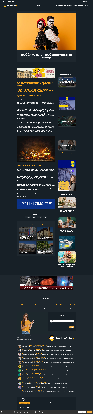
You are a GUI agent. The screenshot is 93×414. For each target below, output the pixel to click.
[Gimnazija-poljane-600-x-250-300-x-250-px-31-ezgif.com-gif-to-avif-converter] (67, 109)
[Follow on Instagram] (46, 1)
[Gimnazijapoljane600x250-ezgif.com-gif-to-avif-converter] (67, 190)
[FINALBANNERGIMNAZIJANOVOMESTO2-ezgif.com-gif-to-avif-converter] (36, 208)
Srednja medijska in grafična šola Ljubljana (45, 252)
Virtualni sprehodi (82, 5)
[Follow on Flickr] (20, 407)
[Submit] (36, 5)
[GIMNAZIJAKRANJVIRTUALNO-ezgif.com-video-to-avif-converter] (36, 77)
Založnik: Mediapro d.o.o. (21, 337)
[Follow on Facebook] (44, 1)
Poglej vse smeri (66, 153)
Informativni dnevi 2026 (61, 5)
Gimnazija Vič (23, 252)
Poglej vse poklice (66, 129)
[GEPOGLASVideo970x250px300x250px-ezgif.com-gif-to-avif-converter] (67, 249)
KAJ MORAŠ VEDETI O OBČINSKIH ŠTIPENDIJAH (66, 231)
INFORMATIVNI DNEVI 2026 (39, 398)
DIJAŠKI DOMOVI (39, 402)
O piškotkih (33, 335)
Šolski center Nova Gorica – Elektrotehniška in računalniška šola (26, 237)
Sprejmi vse (89, 412)
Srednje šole (69, 5)
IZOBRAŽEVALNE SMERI (39, 404)
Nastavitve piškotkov (82, 412)
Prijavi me (72, 327)
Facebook (28, 217)
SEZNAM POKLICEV (53, 398)
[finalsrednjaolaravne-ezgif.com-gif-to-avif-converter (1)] (46, 289)
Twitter (34, 217)
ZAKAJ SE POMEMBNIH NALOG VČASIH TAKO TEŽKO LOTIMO (67, 212)
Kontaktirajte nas (24, 403)
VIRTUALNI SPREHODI (54, 404)
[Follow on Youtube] (49, 1)
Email (45, 217)
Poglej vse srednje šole (66, 90)
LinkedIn (39, 217)
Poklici (75, 5)
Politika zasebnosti (20, 335)
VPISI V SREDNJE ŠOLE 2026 (69, 404)
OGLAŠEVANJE (71, 402)
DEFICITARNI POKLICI (54, 400)
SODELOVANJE (71, 400)
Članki (88, 5)
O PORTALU (72, 398)
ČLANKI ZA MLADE (53, 402)
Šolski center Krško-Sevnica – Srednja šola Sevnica (45, 238)
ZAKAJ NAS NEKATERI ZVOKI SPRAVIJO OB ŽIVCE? (67, 265)
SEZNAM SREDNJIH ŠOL (39, 400)
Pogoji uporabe (27, 335)
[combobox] (44, 5)
